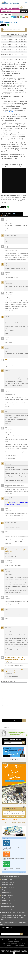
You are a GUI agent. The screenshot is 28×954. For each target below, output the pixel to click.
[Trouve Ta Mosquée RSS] (26, 17)
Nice (4, 46)
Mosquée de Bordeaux (8, 884)
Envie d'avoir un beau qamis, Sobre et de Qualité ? (14, 858)
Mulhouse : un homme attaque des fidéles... (14, 912)
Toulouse (4, 44)
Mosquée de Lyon (6, 890)
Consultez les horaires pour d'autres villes (15, 816)
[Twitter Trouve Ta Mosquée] (12, 17)
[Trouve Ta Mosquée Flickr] (23, 17)
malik (6, 359)
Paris (4, 36)
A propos (10, 940)
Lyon (4, 41)
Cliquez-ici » (5, 849)
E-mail (3, 692)
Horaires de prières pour (9, 808)
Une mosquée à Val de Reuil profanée (12, 909)
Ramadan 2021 (8, 945)
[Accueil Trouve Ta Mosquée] (10, 3)
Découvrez (19, 834)
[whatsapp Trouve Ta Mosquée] (21, 17)
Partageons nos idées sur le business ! (11, 868)
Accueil (4, 940)
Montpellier (4, 54)
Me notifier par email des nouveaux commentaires (10, 726)
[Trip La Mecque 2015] (14, 783)
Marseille (4, 39)
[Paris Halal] (14, 733)
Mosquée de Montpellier (8, 900)
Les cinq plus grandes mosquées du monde (14, 915)
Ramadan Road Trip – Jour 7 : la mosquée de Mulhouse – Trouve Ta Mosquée (15, 659)
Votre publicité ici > (21, 872)
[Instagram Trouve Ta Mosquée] (18, 17)
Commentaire (5, 706)
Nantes (4, 49)
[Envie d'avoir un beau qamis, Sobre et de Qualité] (6, 854)
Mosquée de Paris (7, 879)
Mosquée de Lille (6, 903)
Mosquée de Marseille (8, 887)
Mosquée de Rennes (7, 898)
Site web (4, 699)
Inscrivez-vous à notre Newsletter (9, 931)
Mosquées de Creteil (7, 895)
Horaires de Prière (6, 14)
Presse (23, 940)
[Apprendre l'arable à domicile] (6, 842)
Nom (3, 685)
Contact (17, 940)
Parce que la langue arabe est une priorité (12, 847)
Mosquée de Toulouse (8, 882)
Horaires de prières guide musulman (13, 943)
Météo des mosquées (13, 941)
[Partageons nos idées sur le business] (6, 864)
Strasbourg (4, 52)
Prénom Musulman (19, 945)
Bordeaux (3, 57)
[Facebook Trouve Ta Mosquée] (15, 17)
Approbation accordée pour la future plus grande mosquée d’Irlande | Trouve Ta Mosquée (16, 549)
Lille (4, 59)
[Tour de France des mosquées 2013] (14, 752)
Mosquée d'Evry (6, 892)
